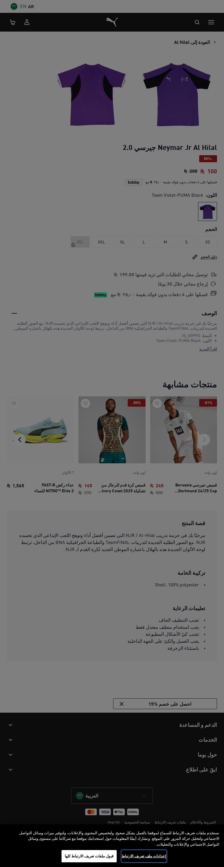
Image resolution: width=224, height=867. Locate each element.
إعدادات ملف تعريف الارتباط (144, 856)
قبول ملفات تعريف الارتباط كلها (89, 856)
